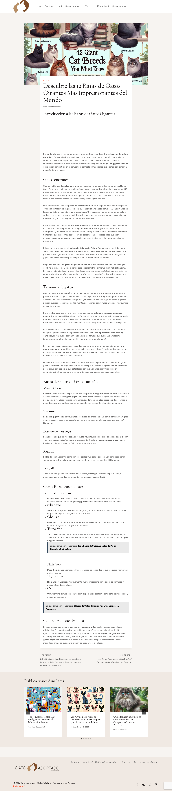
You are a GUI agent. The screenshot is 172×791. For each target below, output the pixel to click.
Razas (46, 81)
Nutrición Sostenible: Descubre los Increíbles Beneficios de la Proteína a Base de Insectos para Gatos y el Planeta (60, 660)
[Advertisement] (86, 135)
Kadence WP (19, 786)
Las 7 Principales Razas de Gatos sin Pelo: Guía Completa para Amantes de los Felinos (86, 719)
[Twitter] (149, 784)
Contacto (89, 6)
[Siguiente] (144, 711)
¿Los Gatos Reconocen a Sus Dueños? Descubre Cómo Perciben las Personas (114, 658)
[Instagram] (156, 784)
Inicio (39, 6)
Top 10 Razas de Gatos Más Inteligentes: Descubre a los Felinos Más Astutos (41, 719)
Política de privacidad (106, 762)
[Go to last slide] (28, 711)
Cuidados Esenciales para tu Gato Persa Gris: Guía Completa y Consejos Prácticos (127, 721)
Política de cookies (129, 762)
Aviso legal (87, 762)
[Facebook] (137, 784)
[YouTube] (143, 784)
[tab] (81, 738)
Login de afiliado (148, 762)
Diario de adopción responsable (111, 6)
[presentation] (43, 699)
